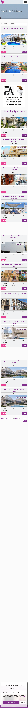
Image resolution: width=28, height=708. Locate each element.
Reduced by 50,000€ (21, 272)
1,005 (19, 418)
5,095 (24, 418)
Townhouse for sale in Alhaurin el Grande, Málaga (14, 237)
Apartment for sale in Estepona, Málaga (14, 322)
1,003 (13, 418)
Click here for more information (17, 697)
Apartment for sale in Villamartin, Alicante (14, 169)
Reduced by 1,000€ (21, 147)
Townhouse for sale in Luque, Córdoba (14, 294)
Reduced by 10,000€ (21, 244)
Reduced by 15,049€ (21, 176)
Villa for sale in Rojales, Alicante (14, 28)
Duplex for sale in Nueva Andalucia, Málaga (14, 265)
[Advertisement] (14, 229)
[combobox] (21, 24)
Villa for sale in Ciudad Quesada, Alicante (14, 112)
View (23, 51)
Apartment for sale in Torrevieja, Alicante (14, 140)
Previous (4, 418)
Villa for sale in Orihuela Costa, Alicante (14, 57)
